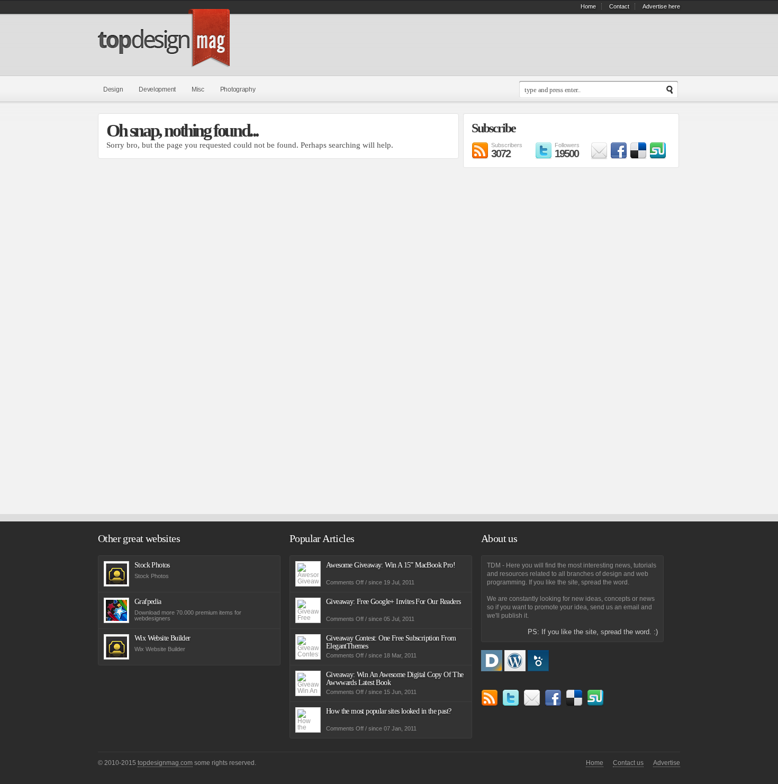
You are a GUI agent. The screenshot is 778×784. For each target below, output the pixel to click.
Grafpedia (147, 602)
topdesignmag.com (165, 763)
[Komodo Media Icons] (538, 668)
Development (157, 89)
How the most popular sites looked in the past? (388, 711)
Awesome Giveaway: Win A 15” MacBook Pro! (390, 565)
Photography (238, 89)
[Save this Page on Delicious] (638, 156)
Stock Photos (152, 565)
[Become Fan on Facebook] (618, 156)
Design (113, 89)
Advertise (666, 763)
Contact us (628, 763)
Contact (619, 6)
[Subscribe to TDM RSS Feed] (489, 703)
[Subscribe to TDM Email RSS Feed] (599, 156)
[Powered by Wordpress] (516, 668)
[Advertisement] (505, 343)
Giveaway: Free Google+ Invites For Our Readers (393, 602)
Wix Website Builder (162, 638)
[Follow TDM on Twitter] (510, 703)
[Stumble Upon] (657, 156)
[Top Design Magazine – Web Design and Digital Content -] (164, 61)
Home (588, 6)
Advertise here (661, 6)
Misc (198, 89)
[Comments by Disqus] (492, 668)
